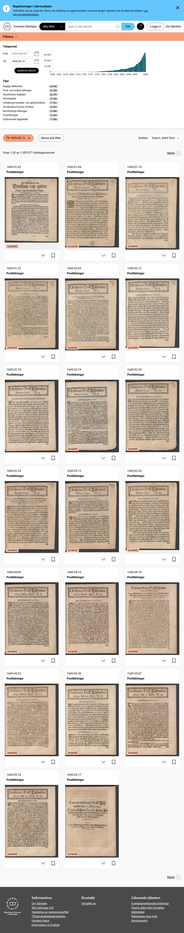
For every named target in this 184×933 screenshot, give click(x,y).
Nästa (171, 153)
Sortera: (143, 138)
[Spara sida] (53, 255)
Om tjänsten (173, 26)
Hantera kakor (40, 920)
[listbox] (30, 102)
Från (5, 53)
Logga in (155, 26)
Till (4, 61)
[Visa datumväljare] (36, 53)
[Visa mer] (43, 255)
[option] (30, 86)
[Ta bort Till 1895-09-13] (29, 138)
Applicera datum (26, 70)
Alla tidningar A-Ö (43, 908)
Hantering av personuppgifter (50, 912)
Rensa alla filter (51, 138)
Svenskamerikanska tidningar (150, 903)
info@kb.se (88, 903)
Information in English (46, 925)
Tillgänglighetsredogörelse (48, 916)
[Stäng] (177, 7)
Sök (128, 26)
